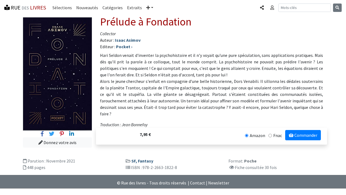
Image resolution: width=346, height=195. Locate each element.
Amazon (257, 135)
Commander (305, 135)
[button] (149, 7)
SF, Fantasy (142, 161)
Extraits (134, 7)
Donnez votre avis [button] (59, 142)
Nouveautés (87, 7)
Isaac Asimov (128, 40)
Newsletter (218, 183)
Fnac (277, 135)
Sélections (62, 7)
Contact (197, 183)
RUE (28, 7)
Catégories (112, 7)
